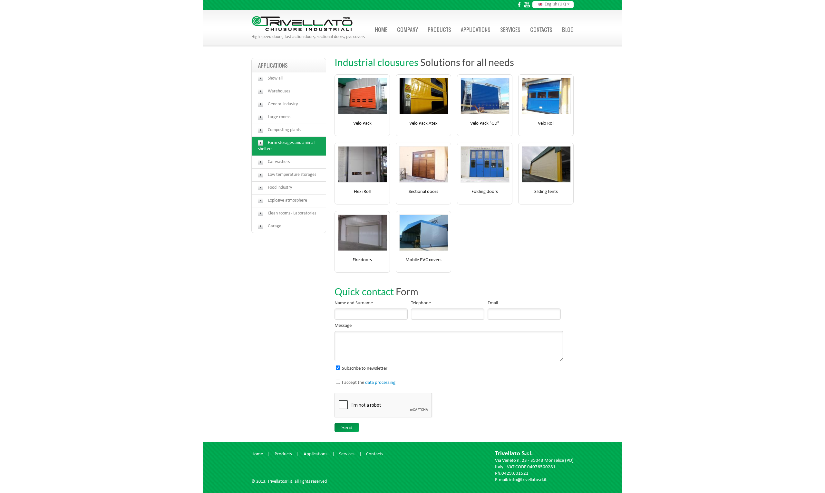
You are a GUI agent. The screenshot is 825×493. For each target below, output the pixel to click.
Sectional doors (423, 192)
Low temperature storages (292, 174)
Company (407, 29)
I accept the (368, 383)
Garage (274, 226)
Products (439, 29)
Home (381, 29)
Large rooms (279, 117)
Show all (275, 78)
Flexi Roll (362, 192)
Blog (568, 29)
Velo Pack (362, 124)
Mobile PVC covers (423, 260)
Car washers (279, 162)
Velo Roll (546, 124)
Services (510, 29)
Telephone (421, 303)
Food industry (280, 187)
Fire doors (362, 260)
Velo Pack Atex (423, 124)
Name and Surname (354, 303)
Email (493, 303)
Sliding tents (546, 192)
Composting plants (284, 130)
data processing (380, 383)
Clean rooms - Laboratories (292, 213)
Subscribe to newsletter (364, 369)
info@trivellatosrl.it (528, 480)
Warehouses (279, 91)
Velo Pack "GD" (484, 124)
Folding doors (484, 192)
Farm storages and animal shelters (286, 146)
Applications (475, 29)
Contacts (541, 29)
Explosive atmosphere (287, 200)
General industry (283, 104)
